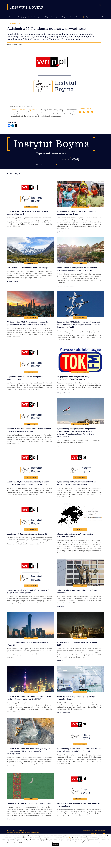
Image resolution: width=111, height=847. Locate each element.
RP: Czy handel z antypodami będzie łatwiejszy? (27, 268)
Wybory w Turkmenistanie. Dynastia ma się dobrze (29, 803)
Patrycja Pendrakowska (63, 392)
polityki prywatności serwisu (67, 164)
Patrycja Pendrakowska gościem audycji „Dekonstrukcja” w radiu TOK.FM (74, 378)
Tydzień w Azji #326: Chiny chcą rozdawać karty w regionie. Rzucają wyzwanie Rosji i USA (29, 698)
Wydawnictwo (91, 17)
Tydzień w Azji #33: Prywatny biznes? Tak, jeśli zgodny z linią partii (27, 212)
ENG (102, 5)
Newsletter (105, 17)
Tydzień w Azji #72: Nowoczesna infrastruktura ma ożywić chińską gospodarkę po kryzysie (79, 750)
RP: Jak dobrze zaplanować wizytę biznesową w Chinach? (27, 643)
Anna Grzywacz (61, 606)
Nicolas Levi (60, 660)
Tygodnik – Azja (51, 17)
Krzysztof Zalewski (12, 281)
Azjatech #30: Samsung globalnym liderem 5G (27, 534)
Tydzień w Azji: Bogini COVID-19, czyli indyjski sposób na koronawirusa (77, 212)
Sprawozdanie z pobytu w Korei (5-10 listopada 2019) (77, 643)
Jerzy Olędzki (11, 819)
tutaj (69, 838)
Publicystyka (36, 17)
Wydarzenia (67, 17)
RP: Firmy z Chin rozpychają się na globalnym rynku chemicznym (76, 698)
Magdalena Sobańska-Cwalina (65, 286)
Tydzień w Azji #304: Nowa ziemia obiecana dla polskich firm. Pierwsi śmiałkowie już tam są (27, 323)
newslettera (55, 164)
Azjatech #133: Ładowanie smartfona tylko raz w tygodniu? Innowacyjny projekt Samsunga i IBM (28, 483)
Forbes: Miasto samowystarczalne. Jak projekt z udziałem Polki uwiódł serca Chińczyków (77, 269)
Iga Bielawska (60, 231)
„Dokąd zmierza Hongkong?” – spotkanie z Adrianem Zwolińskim (75, 535)
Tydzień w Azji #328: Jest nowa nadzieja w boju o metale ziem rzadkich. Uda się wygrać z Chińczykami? (28, 751)
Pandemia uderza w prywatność (24, 110)
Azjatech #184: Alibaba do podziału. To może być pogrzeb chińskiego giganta (28, 591)
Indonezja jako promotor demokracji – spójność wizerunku (77, 591)
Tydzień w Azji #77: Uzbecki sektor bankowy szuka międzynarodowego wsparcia (29, 430)
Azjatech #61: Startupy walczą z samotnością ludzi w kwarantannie (78, 804)
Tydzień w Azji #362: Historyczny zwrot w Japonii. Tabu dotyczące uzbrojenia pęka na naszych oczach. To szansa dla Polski (79, 324)
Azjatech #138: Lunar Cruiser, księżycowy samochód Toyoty (25, 378)
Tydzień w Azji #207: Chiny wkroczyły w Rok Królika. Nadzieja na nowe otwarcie (76, 483)
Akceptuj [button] (55, 844)
